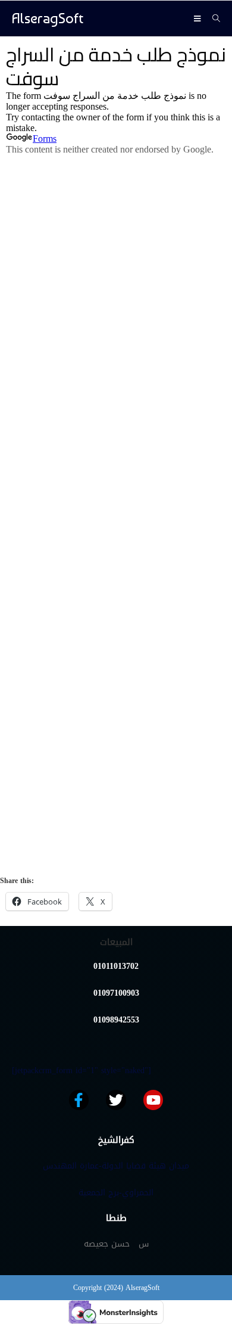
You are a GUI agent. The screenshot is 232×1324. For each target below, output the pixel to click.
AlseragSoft (47, 18)
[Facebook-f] (79, 1100)
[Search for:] (212, 18)
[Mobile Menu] (198, 18)
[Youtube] (153, 1100)
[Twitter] (116, 1100)
